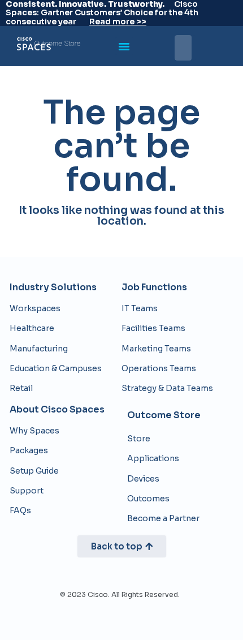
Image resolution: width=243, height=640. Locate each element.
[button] (124, 46)
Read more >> (117, 21)
